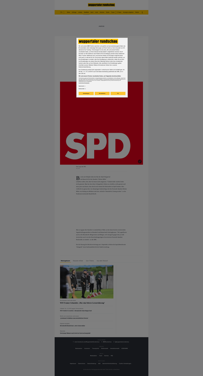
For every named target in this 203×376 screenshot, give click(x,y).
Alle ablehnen (102, 93)
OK (118, 93)
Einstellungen (86, 93)
